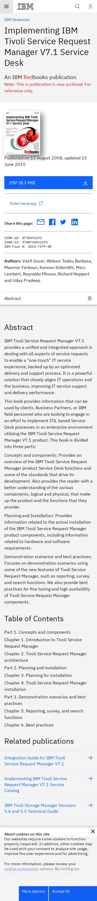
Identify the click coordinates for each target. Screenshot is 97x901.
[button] (93, 831)
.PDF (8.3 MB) (22, 182)
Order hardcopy (23, 203)
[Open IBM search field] (77, 6)
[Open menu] (6, 6)
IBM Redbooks (17, 19)
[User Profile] (90, 6)
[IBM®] (25, 6)
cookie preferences (21, 868)
